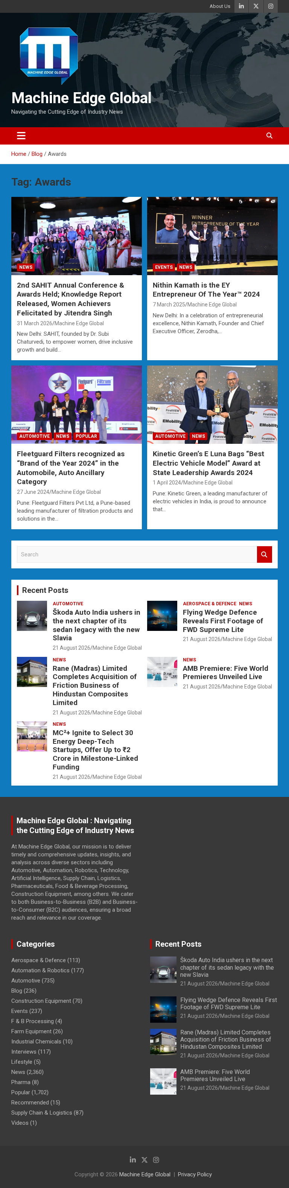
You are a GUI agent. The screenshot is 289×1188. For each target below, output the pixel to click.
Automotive (34, 436)
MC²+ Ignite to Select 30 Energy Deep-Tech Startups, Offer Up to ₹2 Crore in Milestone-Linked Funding (95, 749)
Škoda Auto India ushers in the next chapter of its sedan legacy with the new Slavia (96, 625)
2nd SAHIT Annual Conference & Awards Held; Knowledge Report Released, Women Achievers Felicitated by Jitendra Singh (70, 299)
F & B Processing (32, 1021)
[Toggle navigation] (21, 136)
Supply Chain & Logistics (41, 1112)
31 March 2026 (34, 323)
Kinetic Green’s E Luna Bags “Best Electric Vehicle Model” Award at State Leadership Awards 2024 (208, 463)
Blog (16, 990)
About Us (220, 6)
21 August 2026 (71, 648)
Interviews (24, 1051)
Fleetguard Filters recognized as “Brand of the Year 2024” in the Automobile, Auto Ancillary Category (71, 467)
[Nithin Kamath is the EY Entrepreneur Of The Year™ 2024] (212, 235)
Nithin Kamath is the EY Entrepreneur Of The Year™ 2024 (206, 290)
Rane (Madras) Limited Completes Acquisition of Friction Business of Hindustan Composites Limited (95, 685)
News (25, 267)
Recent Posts (45, 590)
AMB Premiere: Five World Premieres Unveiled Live (225, 672)
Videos (20, 1122)
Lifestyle (21, 1062)
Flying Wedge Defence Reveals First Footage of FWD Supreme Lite (223, 621)
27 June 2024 (33, 492)
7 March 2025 (169, 305)
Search (264, 554)
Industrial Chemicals (36, 1041)
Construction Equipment (41, 1001)
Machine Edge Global (81, 98)
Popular (86, 436)
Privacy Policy (195, 1174)
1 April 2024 (167, 483)
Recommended (30, 1102)
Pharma (20, 1082)
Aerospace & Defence (209, 603)
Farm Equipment (31, 1031)
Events (164, 267)
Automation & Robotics (40, 970)
